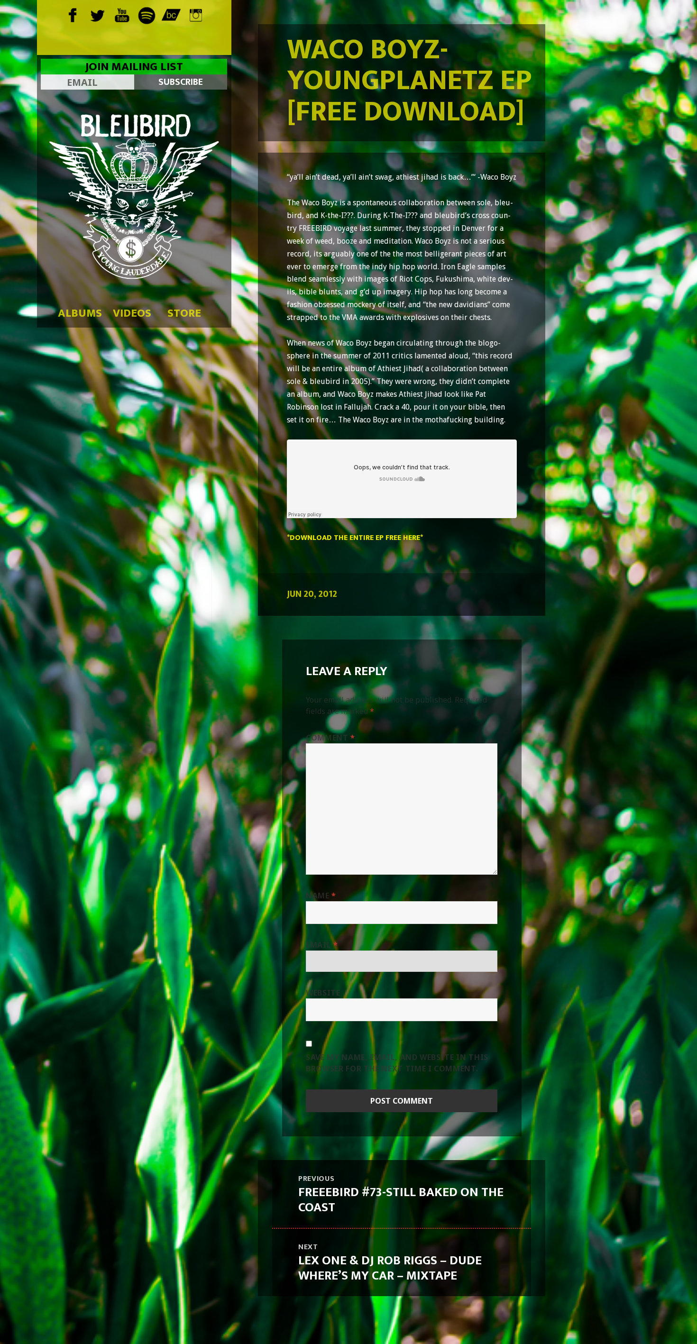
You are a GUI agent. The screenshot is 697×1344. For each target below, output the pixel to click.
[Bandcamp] (171, 14)
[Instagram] (195, 14)
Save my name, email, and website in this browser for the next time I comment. (397, 1063)
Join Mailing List (134, 67)
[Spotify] (146, 14)
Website (323, 992)
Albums (80, 313)
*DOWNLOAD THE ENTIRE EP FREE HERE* (355, 537)
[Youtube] (121, 14)
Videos (132, 313)
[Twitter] (97, 14)
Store (184, 313)
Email (322, 945)
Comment (330, 737)
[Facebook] (72, 14)
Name (321, 895)
